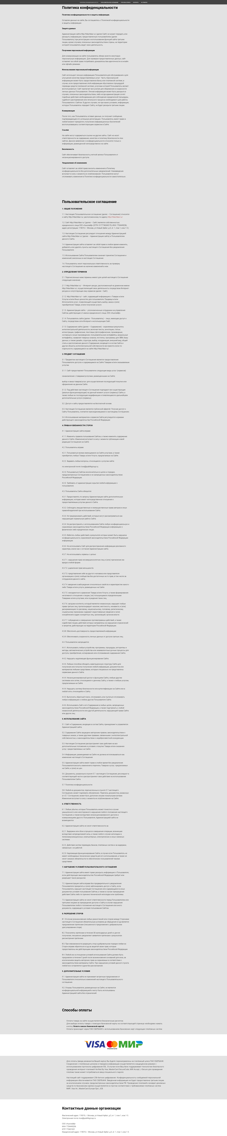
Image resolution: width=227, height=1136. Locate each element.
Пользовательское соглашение (109, 2)
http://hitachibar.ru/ (115, 217)
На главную (144, 2)
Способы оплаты (125, 2)
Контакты (135, 2)
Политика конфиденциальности (89, 2)
